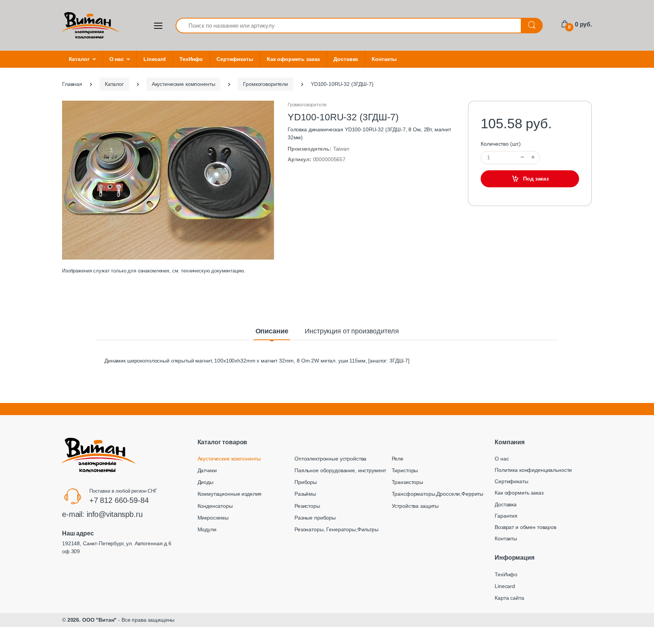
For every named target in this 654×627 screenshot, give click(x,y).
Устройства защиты (415, 506)
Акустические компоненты (229, 459)
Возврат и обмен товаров (525, 527)
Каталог (79, 59)
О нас (116, 59)
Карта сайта (509, 598)
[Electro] (90, 25)
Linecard (154, 59)
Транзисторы (407, 482)
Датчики (207, 470)
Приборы (305, 482)
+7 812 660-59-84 (119, 500)
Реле (397, 459)
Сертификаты (234, 59)
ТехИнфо (191, 59)
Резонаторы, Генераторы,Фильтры (336, 529)
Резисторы (307, 506)
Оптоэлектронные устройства (330, 459)
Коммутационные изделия (230, 494)
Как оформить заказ (293, 59)
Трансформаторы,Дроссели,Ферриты (438, 494)
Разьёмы (305, 494)
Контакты (384, 59)
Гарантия (506, 516)
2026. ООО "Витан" (92, 620)
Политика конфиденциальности (533, 470)
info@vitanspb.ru (115, 514)
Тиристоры (405, 470)
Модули (207, 529)
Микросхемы (213, 518)
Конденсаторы (215, 506)
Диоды (205, 482)
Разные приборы (315, 518)
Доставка (345, 59)
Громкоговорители (307, 104)
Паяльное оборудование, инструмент (340, 470)
